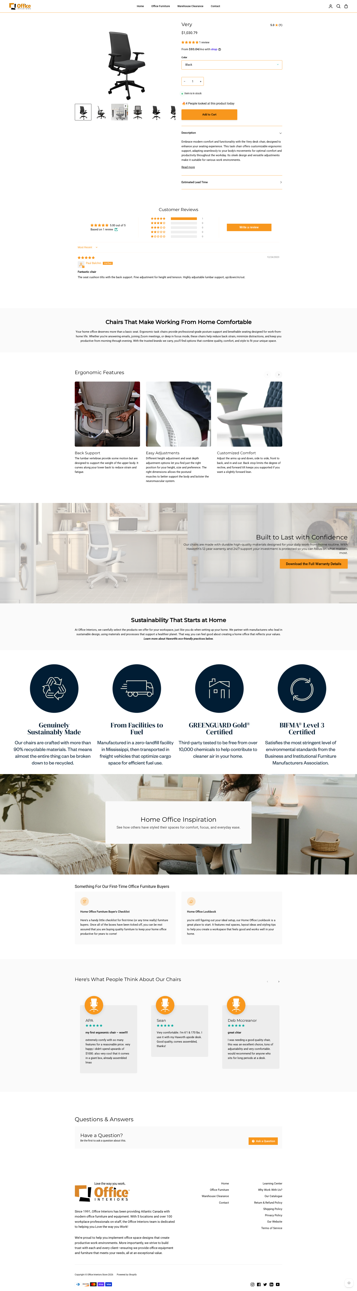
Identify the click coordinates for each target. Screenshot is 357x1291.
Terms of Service (271, 1228)
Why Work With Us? (270, 1190)
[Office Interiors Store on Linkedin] (271, 1284)
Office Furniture (219, 1190)
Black (188, 64)
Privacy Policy (273, 1215)
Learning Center (272, 1183)
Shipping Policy (272, 1209)
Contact (224, 1202)
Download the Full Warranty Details (313, 564)
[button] (190, 42)
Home (225, 1183)
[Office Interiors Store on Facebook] (259, 1284)
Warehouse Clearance (215, 1196)
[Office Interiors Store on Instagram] (252, 1284)
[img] (86, 257)
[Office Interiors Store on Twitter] (265, 1284)
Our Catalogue (273, 1196)
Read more (188, 167)
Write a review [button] (249, 227)
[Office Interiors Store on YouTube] (278, 1284)
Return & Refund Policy (268, 1202)
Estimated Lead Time (194, 182)
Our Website (274, 1221)
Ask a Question (265, 1141)
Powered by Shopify (127, 1274)
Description (188, 132)
